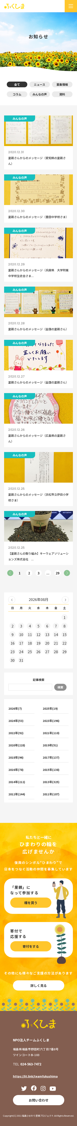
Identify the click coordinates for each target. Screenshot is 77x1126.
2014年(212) (16, 782)
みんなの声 (39, 94)
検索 (60, 687)
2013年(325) (51, 782)
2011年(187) (51, 794)
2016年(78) (15, 770)
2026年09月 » (65, 599)
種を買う (30, 902)
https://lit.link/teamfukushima (35, 1076)
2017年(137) (51, 757)
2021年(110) (51, 733)
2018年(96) (15, 757)
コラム (17, 94)
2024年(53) (15, 721)
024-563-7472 (30, 1064)
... (47, 573)
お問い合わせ (38, 1100)
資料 (62, 94)
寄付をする (31, 946)
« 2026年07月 (11, 599)
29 (57, 573)
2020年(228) (16, 745)
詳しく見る (38, 985)
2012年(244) (16, 794)
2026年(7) (15, 708)
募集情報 (62, 84)
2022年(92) (15, 733)
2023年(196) (51, 721)
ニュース (39, 84)
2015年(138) (51, 770)
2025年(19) (50, 708)
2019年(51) (50, 745)
